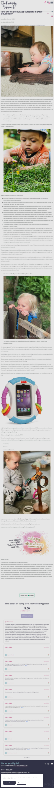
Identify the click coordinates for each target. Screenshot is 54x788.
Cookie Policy (13, 778)
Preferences (21, 782)
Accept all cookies (9, 782)
